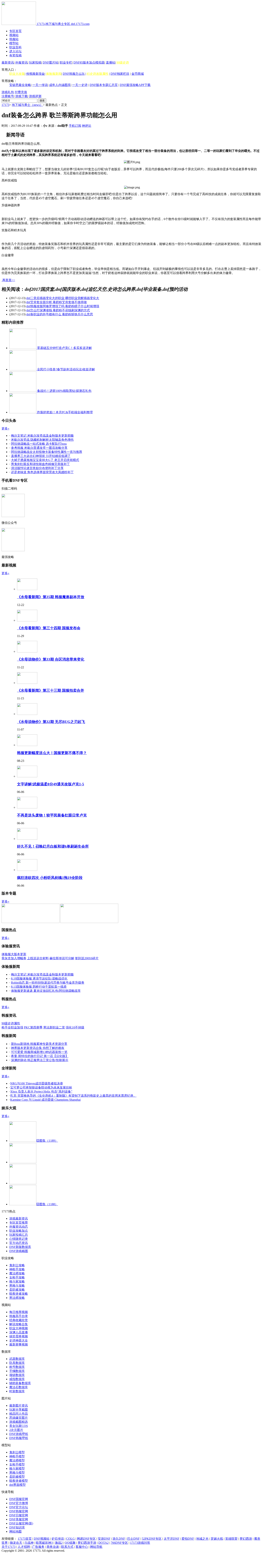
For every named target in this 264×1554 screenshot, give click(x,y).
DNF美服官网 (18, 1519)
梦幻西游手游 (87, 1542)
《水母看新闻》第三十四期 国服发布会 (48, 628)
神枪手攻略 (17, 1269)
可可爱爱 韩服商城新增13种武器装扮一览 (39, 1052)
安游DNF (104, 1538)
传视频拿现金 (35, 73)
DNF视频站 (41, 1538)
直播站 (110, 62)
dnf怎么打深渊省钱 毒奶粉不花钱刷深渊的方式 (58, 310)
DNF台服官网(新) (21, 1523)
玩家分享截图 (18, 1409)
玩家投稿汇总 (18, 1234)
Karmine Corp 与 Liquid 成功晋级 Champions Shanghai (45, 1099)
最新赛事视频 (18, 1344)
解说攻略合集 (18, 1324)
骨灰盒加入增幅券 (14, 958)
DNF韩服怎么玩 (74, 73)
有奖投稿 (15, 55)
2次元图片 (16, 1430)
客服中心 (82, 1546)
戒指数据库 (17, 1379)
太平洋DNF (171, 1538)
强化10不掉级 (75, 1027)
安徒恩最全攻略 (20, 85)
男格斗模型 (17, 1472)
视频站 (14, 35)
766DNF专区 (119, 1542)
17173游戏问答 (140, 1542)
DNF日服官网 (18, 1515)
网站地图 (15, 1531)
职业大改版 (17, 73)
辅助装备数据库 (20, 1383)
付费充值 (21, 92)
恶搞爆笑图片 (18, 1417)
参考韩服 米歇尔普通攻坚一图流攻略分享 (39, 447)
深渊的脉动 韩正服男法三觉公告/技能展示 (39, 1060)
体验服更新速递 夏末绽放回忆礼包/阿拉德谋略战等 (46, 990)
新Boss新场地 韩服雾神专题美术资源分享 (39, 1043)
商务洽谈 (53, 1546)
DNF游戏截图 (18, 1251)
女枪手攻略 (17, 1277)
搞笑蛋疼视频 (18, 1336)
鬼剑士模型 (17, 1452)
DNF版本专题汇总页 (104, 85)
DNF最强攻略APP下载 (135, 85)
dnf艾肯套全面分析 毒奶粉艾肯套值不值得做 (56, 302)
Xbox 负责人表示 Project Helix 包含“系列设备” (41, 1091)
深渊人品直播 (18, 1332)
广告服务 (38, 1546)
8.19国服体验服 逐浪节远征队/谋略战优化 (39, 978)
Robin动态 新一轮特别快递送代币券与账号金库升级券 (47, 982)
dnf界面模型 (17, 1484)
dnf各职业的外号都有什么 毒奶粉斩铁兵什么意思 (59, 314)
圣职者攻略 (17, 1289)
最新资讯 (8, 62)
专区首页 (15, 31)
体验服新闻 (53, 73)
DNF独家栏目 (120, 73)
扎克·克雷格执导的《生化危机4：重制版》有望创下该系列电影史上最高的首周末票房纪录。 (73, 1095)
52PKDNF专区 (152, 1538)
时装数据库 (17, 1391)
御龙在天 (16, 1542)
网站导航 (96, 1546)
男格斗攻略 (17, 1285)
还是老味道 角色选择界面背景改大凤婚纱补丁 (42, 472)
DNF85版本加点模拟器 (89, 62)
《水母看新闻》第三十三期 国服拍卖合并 (50, 690)
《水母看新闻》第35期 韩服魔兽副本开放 (50, 597)
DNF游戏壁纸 (18, 1434)
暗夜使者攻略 (18, 1293)
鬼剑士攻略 (17, 1265)
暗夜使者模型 (18, 1480)
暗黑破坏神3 (44, 1542)
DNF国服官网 (18, 1499)
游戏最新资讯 (18, 1218)
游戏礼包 (8, 92)
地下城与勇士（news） (27, 104)
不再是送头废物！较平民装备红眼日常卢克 (52, 815)
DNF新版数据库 (20, 1247)
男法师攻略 (17, 1297)
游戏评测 (35, 96)
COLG (70, 1538)
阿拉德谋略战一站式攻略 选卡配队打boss (39, 443)
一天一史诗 (80, 85)
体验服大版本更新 (14, 954)
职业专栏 (66, 62)
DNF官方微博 (18, 1503)
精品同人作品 (18, 1413)
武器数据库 (17, 1358)
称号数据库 (17, 1367)
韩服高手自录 (18, 1316)
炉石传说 (58, 1538)
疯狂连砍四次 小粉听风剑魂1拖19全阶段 (50, 878)
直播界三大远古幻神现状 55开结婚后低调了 (41, 456)
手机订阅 (75, 125)
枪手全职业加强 (12, 1027)
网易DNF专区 (86, 1538)
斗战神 (29, 1542)
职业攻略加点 (18, 1230)
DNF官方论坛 (18, 1507)
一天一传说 (40, 85)
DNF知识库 (17, 1527)
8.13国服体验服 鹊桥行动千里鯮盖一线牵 (39, 986)
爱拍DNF (187, 1538)
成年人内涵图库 (60, 85)
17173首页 (25, 1538)
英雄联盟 (231, 1538)
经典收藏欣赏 (18, 1320)
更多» (5, 428)
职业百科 (15, 47)
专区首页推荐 (18, 1222)
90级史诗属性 (11, 1023)
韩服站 (14, 39)
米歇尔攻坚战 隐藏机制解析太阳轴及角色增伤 (42, 439)
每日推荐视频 (18, 1312)
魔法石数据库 (18, 1387)
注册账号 (8, 96)
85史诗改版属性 (97, 73)
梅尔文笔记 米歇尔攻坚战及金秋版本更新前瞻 (42, 435)
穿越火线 (217, 1538)
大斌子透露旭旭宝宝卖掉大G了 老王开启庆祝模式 (45, 460)
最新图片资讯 (18, 1405)
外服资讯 (21, 62)
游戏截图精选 (18, 1421)
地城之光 (202, 1538)
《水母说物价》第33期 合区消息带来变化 (50, 659)
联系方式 (67, 1546)
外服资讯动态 (18, 1226)
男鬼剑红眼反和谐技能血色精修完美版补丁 (40, 464)
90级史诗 (123, 62)
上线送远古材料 (38, 958)
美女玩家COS (18, 1425)
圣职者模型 (17, 1476)
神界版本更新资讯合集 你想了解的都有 (37, 1048)
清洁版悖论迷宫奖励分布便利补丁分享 (37, 468)
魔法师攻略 (17, 1273)
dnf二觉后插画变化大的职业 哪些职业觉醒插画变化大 (62, 298)
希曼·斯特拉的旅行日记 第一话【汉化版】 (39, 1056)
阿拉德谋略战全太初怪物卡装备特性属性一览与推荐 (46, 451)
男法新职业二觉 (54, 1027)
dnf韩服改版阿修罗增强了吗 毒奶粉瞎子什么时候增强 (62, 306)
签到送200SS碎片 (87, 958)
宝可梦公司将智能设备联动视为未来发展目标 (41, 1087)
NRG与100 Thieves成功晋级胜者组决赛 (36, 1083)
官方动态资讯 (18, 1242)
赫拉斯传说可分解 (61, 958)
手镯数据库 (17, 1371)
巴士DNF (133, 1538)
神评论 (86, 125)
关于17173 (8, 1546)
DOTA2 (103, 1542)
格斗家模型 (17, 1468)
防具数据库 (17, 1362)
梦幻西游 (246, 1538)
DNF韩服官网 (18, 1511)
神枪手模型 (17, 1456)
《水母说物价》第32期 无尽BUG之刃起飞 (51, 722)
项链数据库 (17, 1375)
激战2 (59, 1542)
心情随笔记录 (18, 1238)
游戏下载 (21, 96)
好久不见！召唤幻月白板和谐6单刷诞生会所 (53, 846)
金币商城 (137, 73)
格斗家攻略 (17, 1281)
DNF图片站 (50, 62)
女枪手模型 (17, 1464)
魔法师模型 (17, 1460)
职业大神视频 (18, 1328)
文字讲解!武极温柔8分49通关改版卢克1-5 (50, 784)
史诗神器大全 (18, 1340)
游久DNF (118, 1538)
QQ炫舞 (70, 1542)
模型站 (14, 43)
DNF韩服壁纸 (18, 1438)
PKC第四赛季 (33, 1027)
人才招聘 (24, 1546)
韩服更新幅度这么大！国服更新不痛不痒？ (52, 753)
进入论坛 (15, 51)
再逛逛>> (8, 280)
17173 (5, 104)
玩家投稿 (35, 62)
